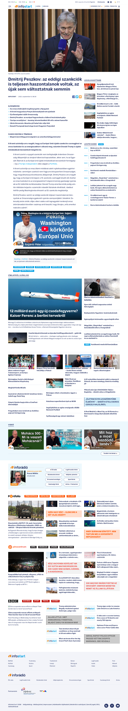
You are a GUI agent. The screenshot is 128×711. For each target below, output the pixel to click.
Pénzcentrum (31, 496)
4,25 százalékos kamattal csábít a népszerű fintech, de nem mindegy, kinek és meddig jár (101, 382)
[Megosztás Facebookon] (73, 96)
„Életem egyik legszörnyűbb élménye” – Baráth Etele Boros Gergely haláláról (102, 402)
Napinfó (73, 666)
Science (55, 601)
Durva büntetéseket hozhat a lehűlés (98, 298)
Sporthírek (91, 680)
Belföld (10, 661)
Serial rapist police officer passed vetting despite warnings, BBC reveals (100, 638)
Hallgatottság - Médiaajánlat (32, 704)
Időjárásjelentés (58, 680)
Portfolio (53, 164)
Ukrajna (45, 6)
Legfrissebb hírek (25, 680)
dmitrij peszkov (27, 270)
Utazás (54, 547)
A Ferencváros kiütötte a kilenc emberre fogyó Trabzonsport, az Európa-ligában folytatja (18, 371)
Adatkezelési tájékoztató (61, 704)
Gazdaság (11, 666)
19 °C (118, 2)
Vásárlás (43, 547)
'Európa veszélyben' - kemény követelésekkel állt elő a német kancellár (39, 120)
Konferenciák (58, 496)
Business (26, 601)
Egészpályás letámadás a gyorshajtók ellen (101, 319)
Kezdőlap (17, 259)
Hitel (33, 547)
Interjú (52, 663)
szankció (67, 267)
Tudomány (32, 661)
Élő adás (54, 470)
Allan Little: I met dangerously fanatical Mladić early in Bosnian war (63, 620)
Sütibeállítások (13, 706)
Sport (36, 601)
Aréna (118, 680)
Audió (93, 663)
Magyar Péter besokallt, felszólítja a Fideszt (46, 369)
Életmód (52, 666)
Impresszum (47, 704)
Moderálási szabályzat (77, 704)
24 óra (38, 6)
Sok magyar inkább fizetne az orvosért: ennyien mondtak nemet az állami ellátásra (101, 586)
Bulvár (73, 661)
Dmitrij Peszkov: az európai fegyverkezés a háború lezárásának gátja (38, 118)
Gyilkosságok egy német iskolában (60, 416)
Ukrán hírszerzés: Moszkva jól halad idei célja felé (30, 123)
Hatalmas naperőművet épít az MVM (61, 401)
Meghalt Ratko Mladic (17, 388)
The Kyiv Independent (28, 164)
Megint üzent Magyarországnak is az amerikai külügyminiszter (35, 137)
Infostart (12, 96)
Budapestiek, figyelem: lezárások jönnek (100, 313)
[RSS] (106, 706)
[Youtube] (118, 706)
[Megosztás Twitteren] (77, 96)
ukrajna (30, 267)
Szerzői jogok (90, 704)
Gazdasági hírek (105, 680)
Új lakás (71, 496)
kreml (16, 270)
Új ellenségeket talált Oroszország (24, 115)
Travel (46, 601)
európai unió (56, 267)
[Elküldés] (80, 96)
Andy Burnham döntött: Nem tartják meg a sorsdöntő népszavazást (101, 534)
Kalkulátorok (67, 547)
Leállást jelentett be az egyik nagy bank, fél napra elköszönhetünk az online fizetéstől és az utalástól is (101, 336)
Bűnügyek (74, 663)
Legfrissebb (95, 661)
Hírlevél (114, 663)
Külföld (24, 259)
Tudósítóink (53, 661)
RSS (97, 704)
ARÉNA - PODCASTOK (111, 6)
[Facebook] (112, 706)
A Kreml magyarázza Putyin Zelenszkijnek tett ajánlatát (32, 112)
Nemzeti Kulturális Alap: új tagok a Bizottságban (104, 369)
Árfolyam (44, 496)
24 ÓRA (101, 144)
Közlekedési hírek (41, 680)
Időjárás (114, 666)
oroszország (19, 267)
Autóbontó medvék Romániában (104, 345)
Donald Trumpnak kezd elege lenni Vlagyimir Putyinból (32, 126)
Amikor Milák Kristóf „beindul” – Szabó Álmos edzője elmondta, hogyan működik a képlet (77, 372)
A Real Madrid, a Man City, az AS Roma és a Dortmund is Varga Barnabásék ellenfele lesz (101, 414)
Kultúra (31, 663)
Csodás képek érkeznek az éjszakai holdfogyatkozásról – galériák (55, 333)
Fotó (113, 661)
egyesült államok (42, 267)
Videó (93, 666)
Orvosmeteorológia (75, 680)
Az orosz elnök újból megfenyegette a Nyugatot (29, 109)
